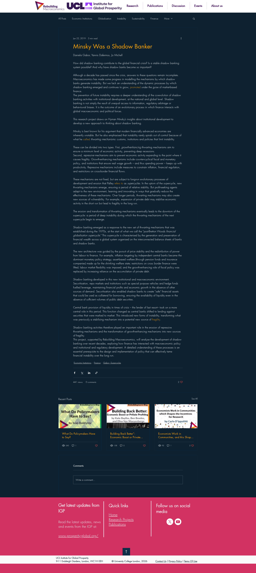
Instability (121, 18)
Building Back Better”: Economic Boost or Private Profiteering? (125, 435)
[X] (170, 521)
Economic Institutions (82, 18)
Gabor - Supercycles (112, 362)
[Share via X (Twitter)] (81, 372)
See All (195, 398)
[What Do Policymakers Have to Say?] (80, 416)
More (166, 18)
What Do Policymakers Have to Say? (78, 435)
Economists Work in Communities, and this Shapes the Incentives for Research (175, 435)
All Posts (62, 18)
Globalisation (104, 18)
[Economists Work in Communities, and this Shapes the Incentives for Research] (176, 416)
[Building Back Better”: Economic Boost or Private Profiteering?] (128, 416)
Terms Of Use (190, 561)
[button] (132, 5)
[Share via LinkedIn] (89, 372)
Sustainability (138, 18)
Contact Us (160, 561)
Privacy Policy (175, 561)
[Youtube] (178, 521)
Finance (154, 18)
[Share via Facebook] (74, 372)
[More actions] (181, 38)
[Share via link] (96, 372)
